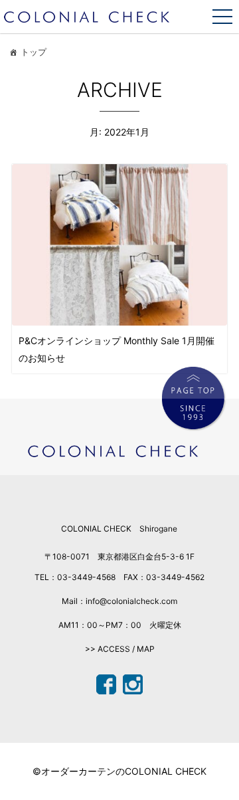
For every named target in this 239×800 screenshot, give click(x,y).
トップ (34, 52)
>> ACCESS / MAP (120, 649)
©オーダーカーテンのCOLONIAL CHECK (119, 771)
